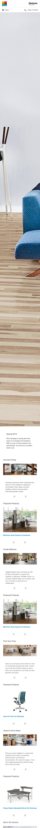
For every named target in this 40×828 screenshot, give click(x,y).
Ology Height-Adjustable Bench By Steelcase (20, 808)
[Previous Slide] (14, 496)
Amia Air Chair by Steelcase (13, 716)
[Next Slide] (25, 496)
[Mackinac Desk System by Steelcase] (20, 519)
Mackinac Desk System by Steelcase (16, 535)
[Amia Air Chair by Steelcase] (20, 700)
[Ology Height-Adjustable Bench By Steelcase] (20, 792)
